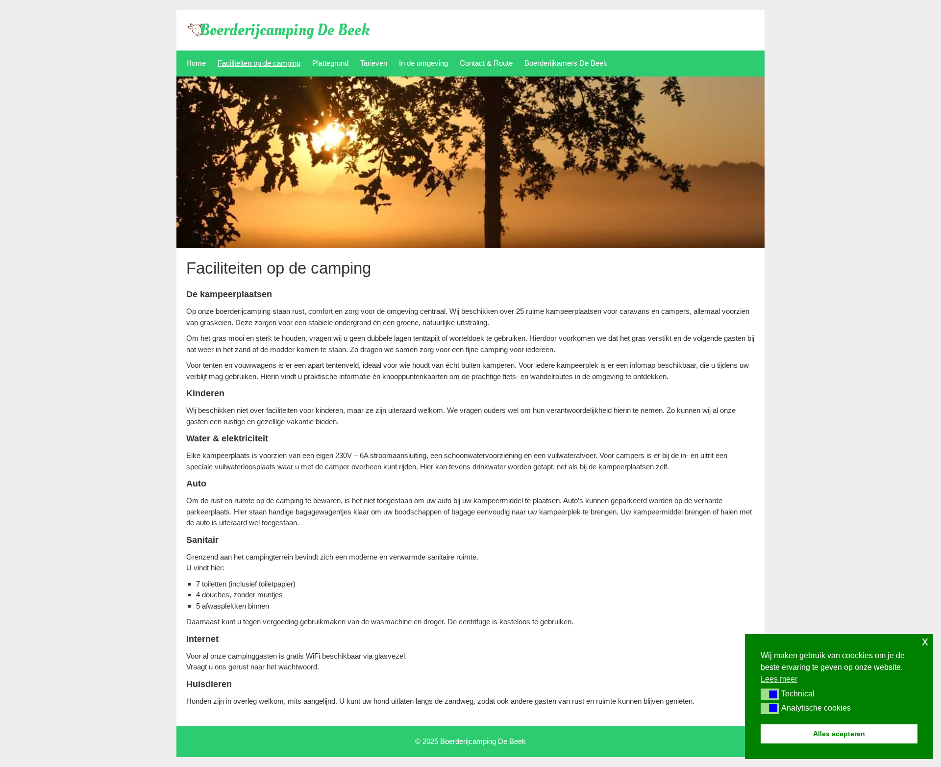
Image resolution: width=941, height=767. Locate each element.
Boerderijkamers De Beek (565, 63)
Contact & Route (486, 63)
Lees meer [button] (779, 679)
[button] (770, 694)
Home (196, 63)
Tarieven (373, 63)
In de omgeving (423, 63)
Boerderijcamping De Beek (285, 31)
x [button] (925, 641)
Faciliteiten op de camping (259, 63)
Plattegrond (330, 63)
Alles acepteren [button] (839, 734)
